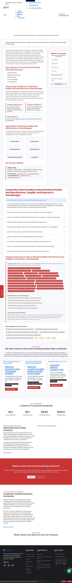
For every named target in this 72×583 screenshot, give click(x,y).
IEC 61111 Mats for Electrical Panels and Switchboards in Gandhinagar (23, 308)
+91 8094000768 (64, 15)
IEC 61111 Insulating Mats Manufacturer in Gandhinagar (19, 329)
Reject (69, 581)
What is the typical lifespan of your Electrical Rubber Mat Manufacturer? (27, 222)
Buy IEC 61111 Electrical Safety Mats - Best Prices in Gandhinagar (21, 305)
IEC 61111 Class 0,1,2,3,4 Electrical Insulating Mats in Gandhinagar (22, 332)
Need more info (11, 389)
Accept (63, 581)
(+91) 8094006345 (24, 175)
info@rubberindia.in (33, 174)
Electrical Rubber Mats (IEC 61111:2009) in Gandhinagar (19, 338)
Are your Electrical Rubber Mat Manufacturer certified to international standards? (29, 212)
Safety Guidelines (30, 556)
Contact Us (31, 477)
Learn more (39, 581)
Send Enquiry (58, 84)
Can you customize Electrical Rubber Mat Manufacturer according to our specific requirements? (33, 217)
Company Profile (30, 554)
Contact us (21, 18)
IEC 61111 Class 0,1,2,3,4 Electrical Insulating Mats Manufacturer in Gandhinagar (25, 303)
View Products (7, 452)
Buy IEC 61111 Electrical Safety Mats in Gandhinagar (52, 332)
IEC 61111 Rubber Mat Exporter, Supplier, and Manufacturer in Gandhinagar (23, 300)
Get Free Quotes (30, 1)
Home (15, 35)
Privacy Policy (29, 566)
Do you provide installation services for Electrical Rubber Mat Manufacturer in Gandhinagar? (32, 227)
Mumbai (42, 338)
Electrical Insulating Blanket (43, 565)
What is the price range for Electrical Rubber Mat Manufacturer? (25, 232)
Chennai (48, 338)
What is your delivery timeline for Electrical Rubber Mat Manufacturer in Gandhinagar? (31, 246)
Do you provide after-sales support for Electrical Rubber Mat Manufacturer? (28, 251)
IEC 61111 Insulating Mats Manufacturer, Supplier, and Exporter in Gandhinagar (24, 298)
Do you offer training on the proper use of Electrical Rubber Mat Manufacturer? (29, 241)
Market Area (29, 561)
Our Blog (28, 559)
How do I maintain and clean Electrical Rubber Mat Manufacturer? (25, 237)
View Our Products (8, 527)
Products (19, 14)
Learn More (41, 477)
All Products (40, 554)
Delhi (36, 338)
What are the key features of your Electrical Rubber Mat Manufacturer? (27, 200)
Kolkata (54, 338)
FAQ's (27, 564)
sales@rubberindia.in (14, 177)
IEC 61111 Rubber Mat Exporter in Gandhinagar (46, 329)
